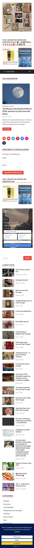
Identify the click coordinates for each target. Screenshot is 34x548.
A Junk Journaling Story (23, 311)
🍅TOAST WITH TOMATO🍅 (21, 474)
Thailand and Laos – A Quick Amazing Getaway (23, 355)
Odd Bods (6, 514)
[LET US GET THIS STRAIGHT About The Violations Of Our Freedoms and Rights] (8, 374)
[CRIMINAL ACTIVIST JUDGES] (8, 430)
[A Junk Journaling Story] (8, 311)
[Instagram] (26, 138)
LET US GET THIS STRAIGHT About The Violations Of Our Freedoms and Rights (23, 377)
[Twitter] (13, 138)
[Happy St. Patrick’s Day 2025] (8, 463)
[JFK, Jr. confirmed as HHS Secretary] (8, 484)
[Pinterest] (17, 138)
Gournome (6, 504)
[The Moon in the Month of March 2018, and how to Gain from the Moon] (17, 95)
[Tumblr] (4, 143)
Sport (5, 520)
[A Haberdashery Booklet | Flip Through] (8, 332)
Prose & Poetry (8, 517)
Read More (6, 129)
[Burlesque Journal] (8, 280)
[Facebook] (22, 138)
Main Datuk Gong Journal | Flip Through (23, 343)
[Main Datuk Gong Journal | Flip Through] (8, 342)
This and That (7, 523)
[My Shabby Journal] (8, 322)
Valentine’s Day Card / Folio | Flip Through (23, 409)
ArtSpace (6, 501)
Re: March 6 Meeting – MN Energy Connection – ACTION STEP (23, 420)
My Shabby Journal (22, 321)
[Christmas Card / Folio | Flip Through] (8, 398)
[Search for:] (17, 258)
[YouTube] (8, 138)
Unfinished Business (8, 106)
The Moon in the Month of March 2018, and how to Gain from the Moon (17, 111)
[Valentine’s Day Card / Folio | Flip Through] (8, 408)
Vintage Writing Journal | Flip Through (24, 302)
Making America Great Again (12, 510)
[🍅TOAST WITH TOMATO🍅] (8, 474)
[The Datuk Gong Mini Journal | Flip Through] (8, 387)
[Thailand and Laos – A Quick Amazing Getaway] (8, 353)
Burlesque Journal (22, 280)
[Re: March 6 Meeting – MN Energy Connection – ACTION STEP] (8, 419)
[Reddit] (4, 138)
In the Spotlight (8, 507)
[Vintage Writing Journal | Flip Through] (8, 301)
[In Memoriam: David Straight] (8, 364)
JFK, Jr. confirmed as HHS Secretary (22, 485)
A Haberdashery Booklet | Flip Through (23, 333)
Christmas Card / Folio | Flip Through (23, 399)
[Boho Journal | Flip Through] (8, 290)
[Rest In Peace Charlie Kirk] (8, 270)
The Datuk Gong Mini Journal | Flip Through (23, 388)
